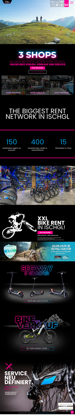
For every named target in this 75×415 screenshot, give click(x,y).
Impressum (48, 412)
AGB (55, 412)
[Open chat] (72, 412)
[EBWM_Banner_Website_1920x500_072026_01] (37, 242)
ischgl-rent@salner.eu (41, 412)
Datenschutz (52, 412)
